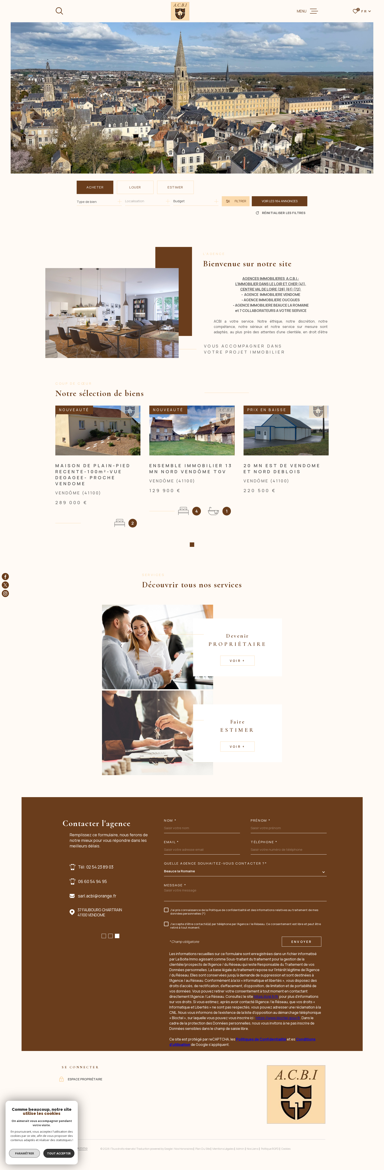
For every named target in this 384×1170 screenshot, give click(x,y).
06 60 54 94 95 (92, 881)
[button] (192, 544)
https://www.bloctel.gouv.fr (278, 1017)
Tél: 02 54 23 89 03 (95, 867)
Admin (240, 1149)
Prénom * (261, 820)
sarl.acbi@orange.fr (97, 896)
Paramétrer (24, 1153)
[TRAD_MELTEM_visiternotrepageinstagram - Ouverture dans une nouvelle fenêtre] (5, 593)
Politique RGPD (270, 1149)
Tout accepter (59, 1153)
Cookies (285, 1149)
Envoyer (301, 942)
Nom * (170, 820)
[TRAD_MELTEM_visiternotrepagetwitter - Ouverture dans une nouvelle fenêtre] (5, 585)
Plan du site (202, 1149)
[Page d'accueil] (180, 11)
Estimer (175, 187)
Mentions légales (223, 1149)
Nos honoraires (183, 1149)
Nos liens (252, 1149)
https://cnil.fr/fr (266, 996)
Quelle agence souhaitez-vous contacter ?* (215, 863)
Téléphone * (264, 842)
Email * (171, 842)
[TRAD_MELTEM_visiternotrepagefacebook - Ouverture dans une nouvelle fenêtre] (5, 576)
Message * (175, 885)
